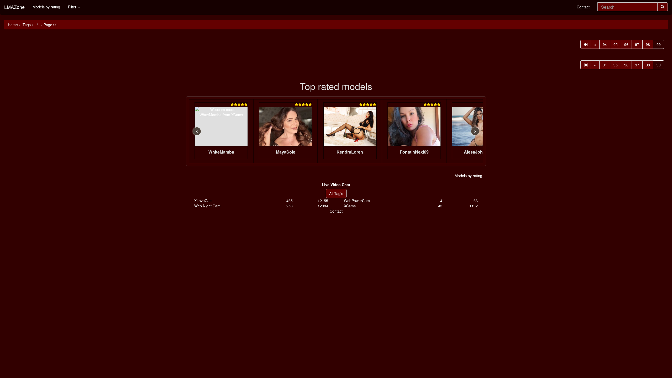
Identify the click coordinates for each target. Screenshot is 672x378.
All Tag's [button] (336, 193)
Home (13, 24)
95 (615, 44)
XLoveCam (203, 200)
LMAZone (14, 6)
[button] (336, 184)
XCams (350, 205)
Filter (72, 6)
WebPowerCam (357, 200)
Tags (27, 24)
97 (637, 44)
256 (289, 205)
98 (648, 44)
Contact (583, 6)
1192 (473, 205)
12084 (323, 205)
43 (440, 205)
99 (659, 44)
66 (476, 200)
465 (289, 200)
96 (626, 44)
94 (605, 44)
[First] (585, 44)
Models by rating (46, 6)
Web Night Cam (207, 205)
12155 (323, 200)
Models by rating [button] (468, 175)
